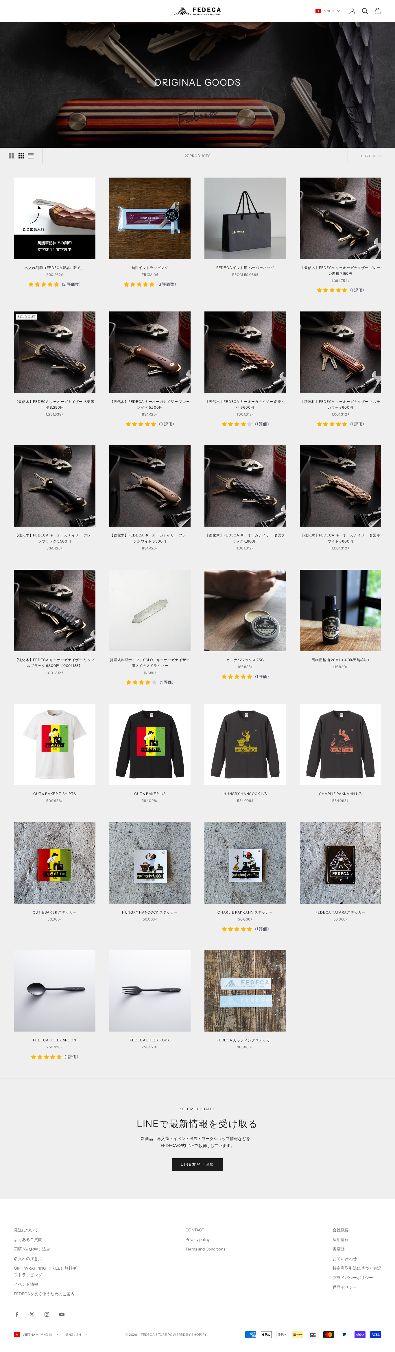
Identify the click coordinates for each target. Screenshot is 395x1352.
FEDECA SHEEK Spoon (54, 1040)
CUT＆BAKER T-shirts (54, 794)
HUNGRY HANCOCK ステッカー (150, 912)
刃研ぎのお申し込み (32, 1249)
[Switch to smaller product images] (21, 156)
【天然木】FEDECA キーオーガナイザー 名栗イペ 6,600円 (245, 404)
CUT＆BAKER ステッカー (55, 912)
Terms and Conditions (205, 1249)
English (73, 1335)
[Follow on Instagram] (47, 1314)
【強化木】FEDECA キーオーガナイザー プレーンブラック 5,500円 (55, 538)
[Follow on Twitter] (32, 1314)
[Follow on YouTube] (62, 1314)
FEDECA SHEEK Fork (150, 1040)
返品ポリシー (345, 1287)
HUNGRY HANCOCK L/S (245, 794)
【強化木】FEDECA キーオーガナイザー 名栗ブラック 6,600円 (245, 538)
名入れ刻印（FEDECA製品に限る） (54, 267)
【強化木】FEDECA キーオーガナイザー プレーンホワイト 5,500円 (150, 538)
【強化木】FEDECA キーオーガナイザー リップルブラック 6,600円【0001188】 (55, 663)
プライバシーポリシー (353, 1277)
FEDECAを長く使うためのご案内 (44, 1293)
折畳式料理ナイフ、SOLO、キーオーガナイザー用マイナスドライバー (150, 663)
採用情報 (341, 1239)
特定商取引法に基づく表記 (357, 1268)
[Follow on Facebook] (17, 1314)
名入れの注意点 (28, 1258)
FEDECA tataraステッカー (340, 912)
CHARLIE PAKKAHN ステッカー (245, 912)
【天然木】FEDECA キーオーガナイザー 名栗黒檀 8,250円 (55, 404)
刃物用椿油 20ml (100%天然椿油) (340, 660)
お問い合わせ (345, 1258)
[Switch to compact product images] (31, 156)
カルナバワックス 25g (245, 660)
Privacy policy (197, 1239)
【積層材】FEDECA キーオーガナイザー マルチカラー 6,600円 (340, 404)
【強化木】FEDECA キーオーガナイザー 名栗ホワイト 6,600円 (340, 538)
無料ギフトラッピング (150, 267)
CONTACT (194, 1230)
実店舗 (339, 1249)
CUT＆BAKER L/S (149, 794)
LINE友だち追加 (197, 1164)
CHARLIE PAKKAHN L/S (340, 794)
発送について (26, 1230)
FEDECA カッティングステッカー (245, 1040)
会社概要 (341, 1230)
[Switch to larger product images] (11, 156)
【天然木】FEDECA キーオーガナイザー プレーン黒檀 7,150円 (340, 270)
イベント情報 (26, 1284)
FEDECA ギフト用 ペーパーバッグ (245, 267)
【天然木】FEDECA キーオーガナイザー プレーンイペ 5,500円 (150, 404)
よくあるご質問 (28, 1239)
